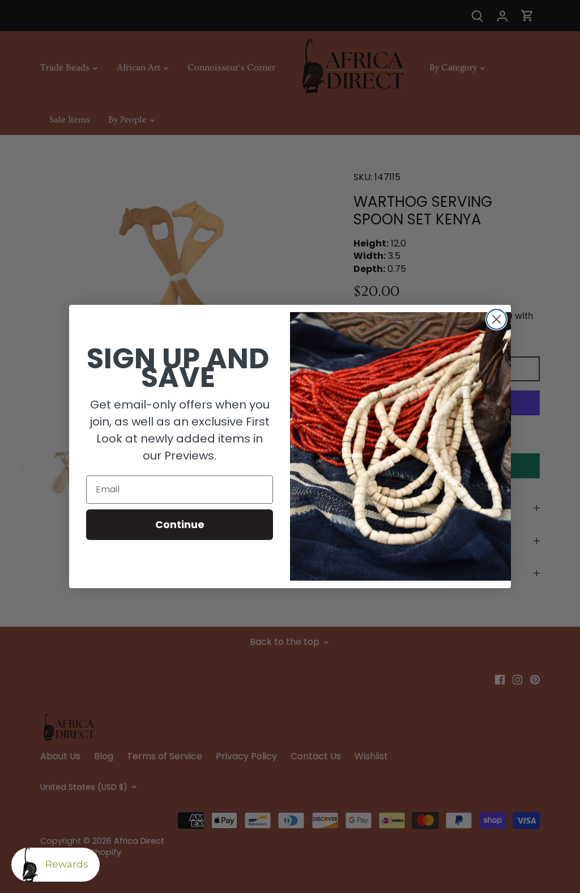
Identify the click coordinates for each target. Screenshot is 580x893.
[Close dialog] (496, 319)
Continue (179, 524)
